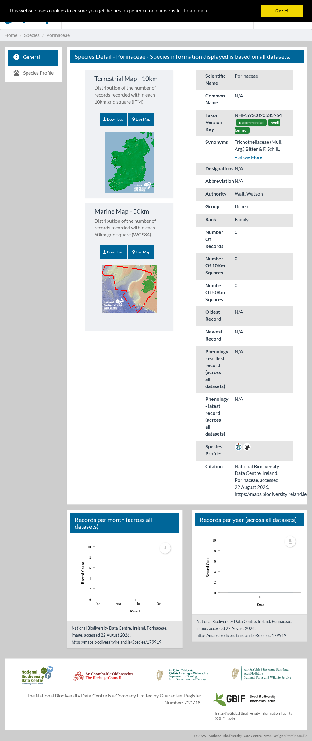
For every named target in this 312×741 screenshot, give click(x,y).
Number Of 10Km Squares (215, 265)
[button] (248, 157)
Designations (217, 168)
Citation (214, 466)
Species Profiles (213, 449)
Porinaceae (58, 35)
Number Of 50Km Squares (215, 292)
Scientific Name (215, 79)
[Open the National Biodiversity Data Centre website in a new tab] (37, 678)
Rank (210, 219)
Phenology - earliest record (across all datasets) (217, 368)
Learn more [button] (196, 10)
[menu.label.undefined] (165, 548)
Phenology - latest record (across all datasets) (217, 416)
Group (212, 206)
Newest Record (213, 335)
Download (115, 119)
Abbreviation (217, 181)
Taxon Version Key (213, 122)
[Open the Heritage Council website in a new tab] (103, 678)
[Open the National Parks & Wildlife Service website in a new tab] (261, 678)
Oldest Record (213, 315)
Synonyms (216, 142)
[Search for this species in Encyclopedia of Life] (247, 446)
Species (32, 35)
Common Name (215, 99)
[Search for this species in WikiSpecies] (238, 446)
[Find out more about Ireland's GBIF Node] (244, 698)
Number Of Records (214, 239)
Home (11, 35)
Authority (216, 193)
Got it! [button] (282, 11)
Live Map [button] (142, 119)
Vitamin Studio (295, 735)
